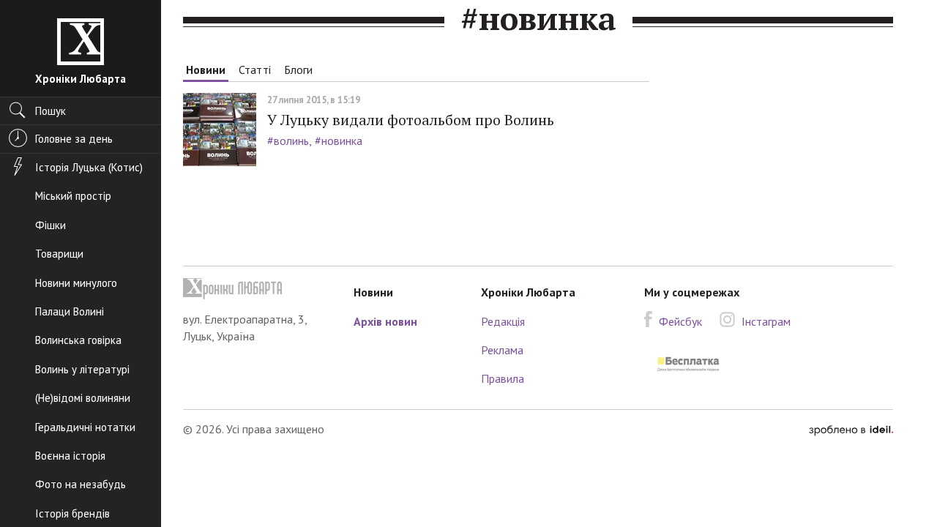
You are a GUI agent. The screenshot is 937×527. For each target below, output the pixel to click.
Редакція (503, 321)
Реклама (502, 350)
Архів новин (385, 321)
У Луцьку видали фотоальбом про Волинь (410, 120)
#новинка (338, 140)
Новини (205, 69)
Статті (255, 69)
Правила (502, 378)
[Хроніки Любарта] (257, 288)
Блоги (298, 69)
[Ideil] (851, 429)
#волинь (288, 140)
